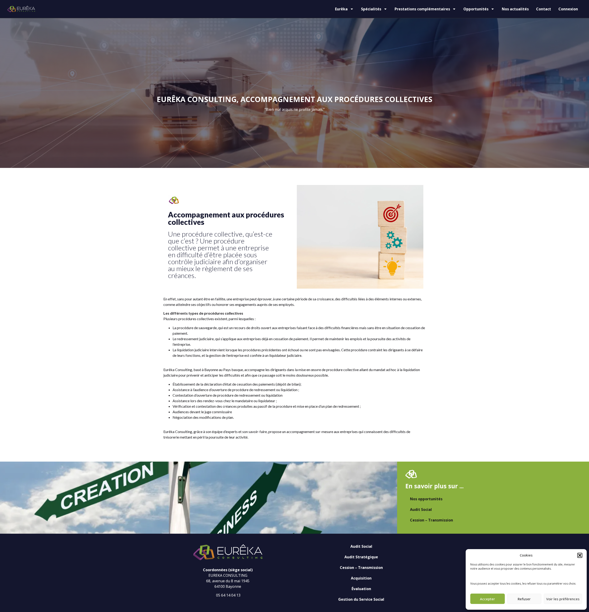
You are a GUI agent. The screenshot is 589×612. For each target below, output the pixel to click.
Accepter (487, 599)
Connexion (568, 9)
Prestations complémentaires (422, 9)
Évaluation (361, 588)
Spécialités (371, 9)
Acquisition (361, 578)
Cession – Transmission (431, 520)
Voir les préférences (563, 599)
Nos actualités (515, 9)
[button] (579, 555)
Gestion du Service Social (361, 599)
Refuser (524, 599)
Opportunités (475, 9)
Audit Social (421, 509)
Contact (543, 9)
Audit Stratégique (361, 556)
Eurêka (341, 9)
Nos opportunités (426, 498)
